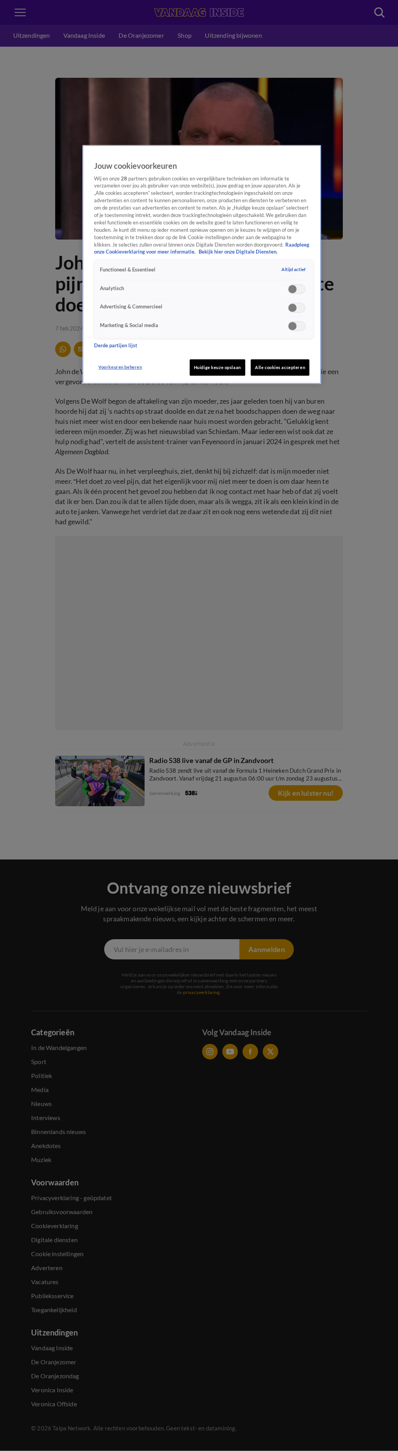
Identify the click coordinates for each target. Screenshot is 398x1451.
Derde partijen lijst (115, 345)
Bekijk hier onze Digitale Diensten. (238, 252)
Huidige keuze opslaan (217, 367)
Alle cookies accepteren (280, 367)
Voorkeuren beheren (120, 366)
